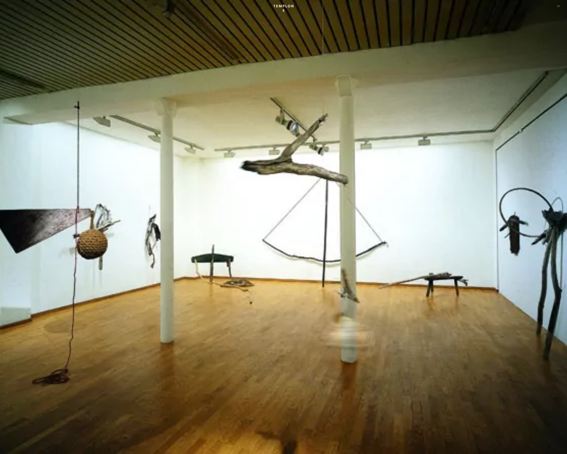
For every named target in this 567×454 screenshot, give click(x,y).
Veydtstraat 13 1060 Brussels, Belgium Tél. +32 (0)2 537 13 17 (160, 406)
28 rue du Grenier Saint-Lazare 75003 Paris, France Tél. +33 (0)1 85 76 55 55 (24, 426)
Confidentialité (541, 449)
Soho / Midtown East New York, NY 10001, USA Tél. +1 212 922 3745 (162, 426)
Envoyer (296, 429)
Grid (78, 449)
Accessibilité (555, 449)
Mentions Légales (525, 449)
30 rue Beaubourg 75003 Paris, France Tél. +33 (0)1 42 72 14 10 (20, 406)
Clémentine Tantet (53, 449)
